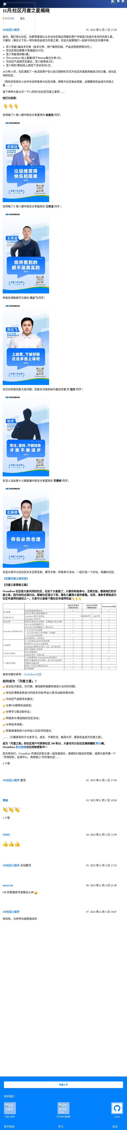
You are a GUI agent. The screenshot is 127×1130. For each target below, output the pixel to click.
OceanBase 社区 (33, 674)
